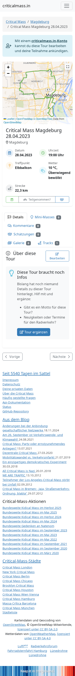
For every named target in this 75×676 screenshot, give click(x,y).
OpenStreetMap (12, 122)
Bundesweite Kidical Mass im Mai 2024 (29, 521)
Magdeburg (39, 21)
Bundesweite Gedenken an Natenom (28, 526)
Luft (23, 646)
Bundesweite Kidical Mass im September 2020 (34, 548)
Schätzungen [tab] (26, 234)
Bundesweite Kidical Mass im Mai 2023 (29, 535)
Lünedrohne (59, 651)
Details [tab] (18, 217)
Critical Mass (16, 21)
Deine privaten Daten (17, 389)
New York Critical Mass (18, 572)
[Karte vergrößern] (68, 66)
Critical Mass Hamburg (18, 599)
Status (6, 407)
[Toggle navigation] (66, 6)
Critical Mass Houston (18, 590)
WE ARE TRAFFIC (14, 475)
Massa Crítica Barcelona (19, 603)
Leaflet (10, 118)
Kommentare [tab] (25, 225)
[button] (52, 106)
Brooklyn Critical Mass (18, 585)
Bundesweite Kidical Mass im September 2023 (34, 530)
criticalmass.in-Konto (49, 41)
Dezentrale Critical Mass (20, 453)
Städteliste (9, 612)
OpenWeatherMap (42, 634)
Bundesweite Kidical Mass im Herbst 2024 (31, 517)
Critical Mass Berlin (16, 576)
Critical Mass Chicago (17, 581)
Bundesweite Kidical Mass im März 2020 (30, 553)
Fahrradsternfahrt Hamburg (27, 651)
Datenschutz (11, 384)
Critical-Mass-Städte (21, 561)
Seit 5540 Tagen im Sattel (26, 373)
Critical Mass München (18, 608)
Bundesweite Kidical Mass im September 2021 (34, 544)
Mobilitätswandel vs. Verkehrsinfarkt (28, 457)
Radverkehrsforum (44, 646)
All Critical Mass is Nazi (19, 471)
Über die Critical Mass (18, 393)
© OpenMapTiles (42, 118)
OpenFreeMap (24, 118)
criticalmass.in (16, 6)
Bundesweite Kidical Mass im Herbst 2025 (31, 508)
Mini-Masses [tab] (46, 217)
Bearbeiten (57, 258)
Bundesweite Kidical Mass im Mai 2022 (29, 539)
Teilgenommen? (39, 199)
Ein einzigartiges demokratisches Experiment (34, 462)
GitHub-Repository (15, 411)
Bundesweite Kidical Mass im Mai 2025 (29, 512)
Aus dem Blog (15, 419)
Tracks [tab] (50, 243)
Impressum (10, 380)
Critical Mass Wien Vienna (20, 594)
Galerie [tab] (20, 243)
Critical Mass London (17, 567)
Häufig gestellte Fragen (19, 398)
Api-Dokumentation (16, 402)
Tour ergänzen (36, 332)
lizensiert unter (38, 629)
